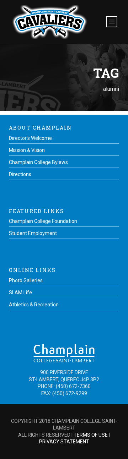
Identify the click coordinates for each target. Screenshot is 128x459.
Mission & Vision (27, 150)
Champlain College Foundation (43, 221)
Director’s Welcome (30, 138)
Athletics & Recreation (34, 304)
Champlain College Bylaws (38, 162)
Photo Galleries (26, 280)
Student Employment (33, 233)
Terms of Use (91, 435)
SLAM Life (20, 292)
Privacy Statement (64, 441)
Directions (20, 174)
